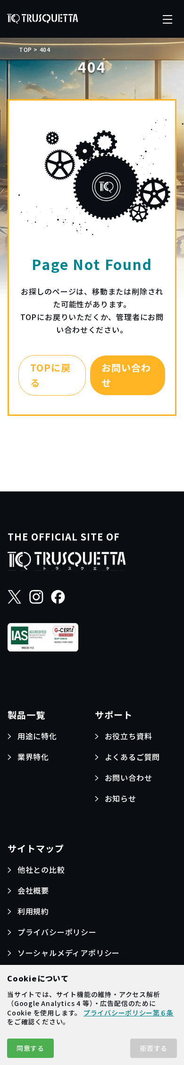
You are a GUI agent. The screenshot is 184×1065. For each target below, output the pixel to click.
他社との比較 (41, 869)
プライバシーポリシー (57, 932)
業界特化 (33, 756)
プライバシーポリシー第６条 (129, 1012)
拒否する (153, 1048)
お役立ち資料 (128, 736)
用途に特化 (37, 736)
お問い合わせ (126, 375)
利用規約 (33, 911)
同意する (30, 1048)
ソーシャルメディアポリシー (68, 952)
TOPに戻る (50, 375)
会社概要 (33, 890)
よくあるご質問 (132, 756)
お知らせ (120, 798)
